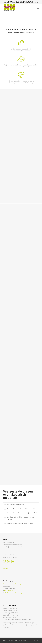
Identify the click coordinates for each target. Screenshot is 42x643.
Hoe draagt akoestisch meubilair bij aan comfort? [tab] (22, 513)
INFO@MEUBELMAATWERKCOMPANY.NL (15, 2)
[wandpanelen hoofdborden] (34, 461)
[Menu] (38, 7)
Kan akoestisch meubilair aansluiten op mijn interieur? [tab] (20, 518)
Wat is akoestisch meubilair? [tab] (15, 504)
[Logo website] (17, 8)
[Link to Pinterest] (34, 640)
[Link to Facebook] (31, 640)
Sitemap (5, 568)
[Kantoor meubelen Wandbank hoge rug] (7, 461)
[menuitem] (38, 7)
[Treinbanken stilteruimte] (25, 461)
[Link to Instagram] (37, 640)
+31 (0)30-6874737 (33, 2)
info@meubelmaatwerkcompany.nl (15, 593)
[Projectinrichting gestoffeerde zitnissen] (7, 469)
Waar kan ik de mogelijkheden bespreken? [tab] (20, 523)
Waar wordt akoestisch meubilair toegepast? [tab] (20, 509)
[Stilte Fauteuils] (16, 461)
